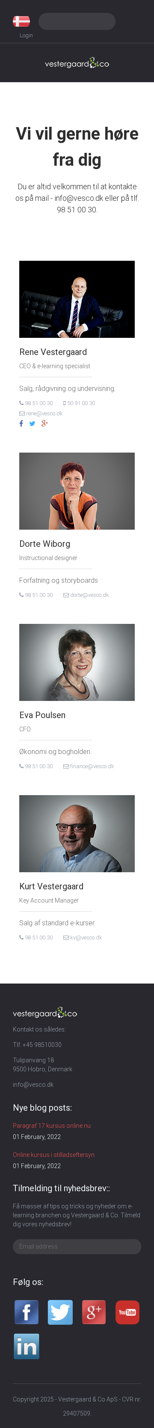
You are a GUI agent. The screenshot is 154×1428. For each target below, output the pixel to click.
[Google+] (44, 424)
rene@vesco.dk (44, 413)
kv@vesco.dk (85, 937)
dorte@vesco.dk (89, 595)
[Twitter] (32, 424)
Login (26, 35)
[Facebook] (21, 424)
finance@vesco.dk (91, 766)
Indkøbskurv (132, 21)
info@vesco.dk (33, 1084)
